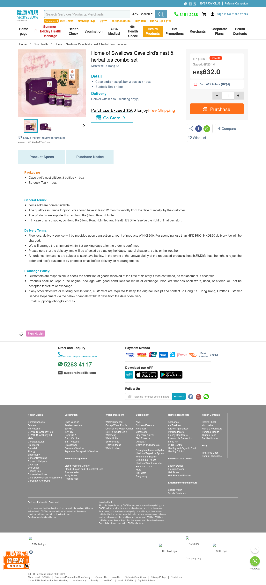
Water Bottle (112, 438)
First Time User (210, 452)
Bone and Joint (144, 466)
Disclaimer (176, 577)
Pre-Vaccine (34, 428)
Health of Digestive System (150, 453)
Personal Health (210, 431)
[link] (37, 543)
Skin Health (35, 333)
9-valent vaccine (73, 425)
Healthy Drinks (176, 451)
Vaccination (208, 425)
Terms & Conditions (135, 577)
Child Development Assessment (45, 477)
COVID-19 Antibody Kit (40, 434)
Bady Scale (71, 475)
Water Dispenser (114, 421)
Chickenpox (71, 444)
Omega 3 (141, 441)
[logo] (27, 21)
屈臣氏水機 (67, 21)
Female (32, 425)
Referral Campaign (236, 3)
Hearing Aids (71, 478)
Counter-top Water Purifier (119, 428)
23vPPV (69, 428)
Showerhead (112, 441)
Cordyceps (141, 431)
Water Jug (111, 434)
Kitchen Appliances (178, 428)
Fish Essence (143, 438)
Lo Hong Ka (111, 65)
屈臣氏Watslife (121, 21)
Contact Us (101, 577)
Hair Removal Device (179, 475)
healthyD (108, 580)
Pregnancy (141, 476)
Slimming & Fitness (146, 459)
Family (94, 580)
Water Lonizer (113, 448)
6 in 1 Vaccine (72, 441)
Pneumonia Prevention (180, 438)
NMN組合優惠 (86, 21)
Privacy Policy (158, 577)
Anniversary (79, 580)
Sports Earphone (177, 493)
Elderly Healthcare (178, 434)
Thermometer (72, 472)
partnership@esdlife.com (45, 517)
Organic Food (209, 434)
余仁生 (103, 21)
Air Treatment (175, 425)
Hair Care (141, 472)
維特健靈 (140, 21)
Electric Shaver (176, 468)
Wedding (63, 580)
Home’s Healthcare (212, 428)
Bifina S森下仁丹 (160, 21)
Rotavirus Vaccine (74, 448)
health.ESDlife (125, 580)
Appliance (173, 421)
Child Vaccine (72, 421)
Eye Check (33, 467)
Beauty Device (175, 465)
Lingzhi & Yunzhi (145, 434)
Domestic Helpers (37, 461)
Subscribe (179, 396)
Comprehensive (36, 421)
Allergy (31, 451)
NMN (138, 421)
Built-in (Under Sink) (116, 431)
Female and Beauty (146, 456)
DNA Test (33, 464)
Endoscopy (34, 454)
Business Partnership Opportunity (72, 577)
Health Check (209, 421)
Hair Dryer (173, 472)
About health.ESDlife (39, 577)
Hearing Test (34, 470)
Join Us (116, 577)
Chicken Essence (145, 425)
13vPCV (69, 431)
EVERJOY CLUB (210, 3)
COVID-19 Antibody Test (40, 431)
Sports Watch (175, 489)
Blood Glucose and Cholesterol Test (84, 468)
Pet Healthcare (176, 431)
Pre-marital (34, 444)
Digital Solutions (146, 580)
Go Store (111, 118)
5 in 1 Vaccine (72, 438)
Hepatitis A (70, 434)
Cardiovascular (36, 441)
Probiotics (141, 428)
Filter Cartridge (113, 444)
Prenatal (32, 448)
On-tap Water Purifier (117, 425)
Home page (23, 31)
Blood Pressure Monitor (77, 465)
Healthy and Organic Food (182, 448)
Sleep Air (173, 441)
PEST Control (175, 444)
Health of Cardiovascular (149, 463)
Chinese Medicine (37, 474)
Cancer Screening (37, 457)
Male (30, 438)
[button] (83, 126)
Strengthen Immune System (150, 450)
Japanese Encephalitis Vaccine (81, 451)
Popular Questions (212, 455)
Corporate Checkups (39, 480)
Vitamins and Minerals (147, 444)
